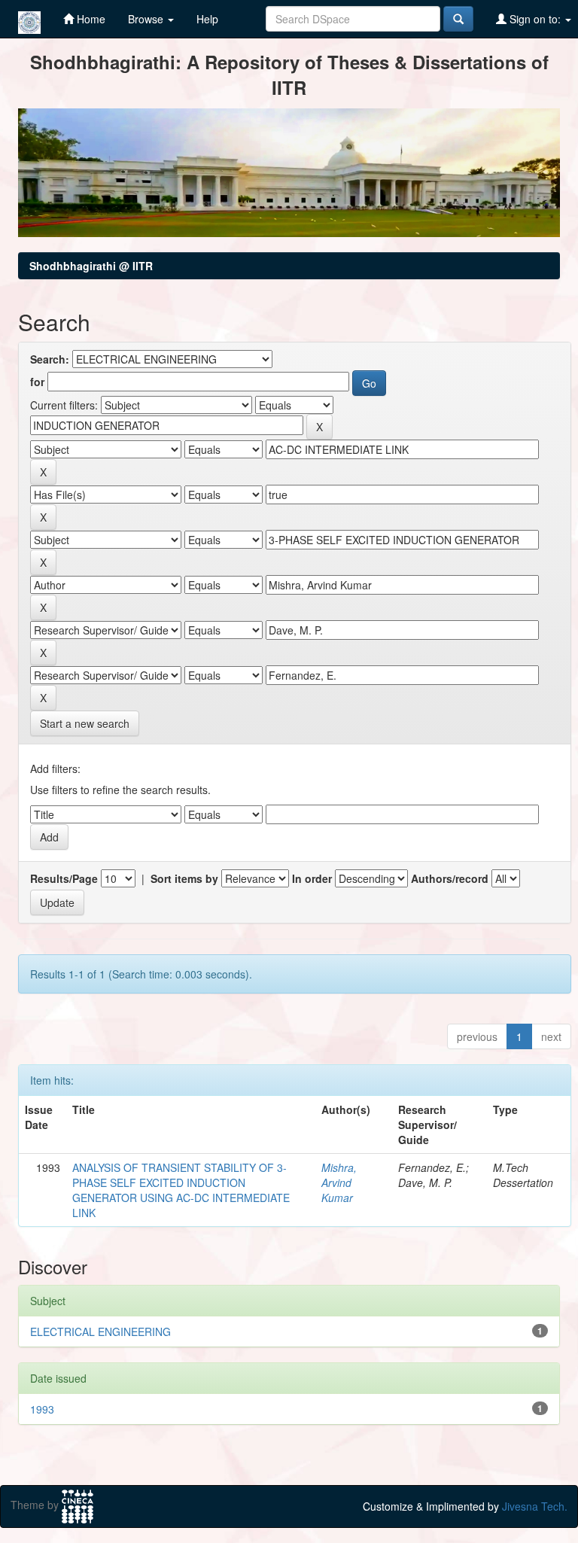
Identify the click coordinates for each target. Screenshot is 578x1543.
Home (89, 18)
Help (207, 18)
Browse (147, 18)
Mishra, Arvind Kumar (339, 1182)
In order (312, 878)
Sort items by (184, 878)
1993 (42, 1409)
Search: (49, 359)
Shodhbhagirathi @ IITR (91, 265)
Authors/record (449, 878)
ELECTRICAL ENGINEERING (100, 1331)
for (37, 381)
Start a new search (84, 723)
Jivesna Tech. (534, 1506)
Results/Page (64, 878)
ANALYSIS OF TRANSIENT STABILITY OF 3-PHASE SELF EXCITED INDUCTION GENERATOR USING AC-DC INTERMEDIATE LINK (181, 1190)
